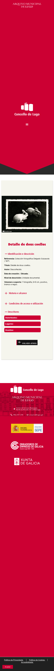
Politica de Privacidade (13, 660)
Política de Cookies (37, 660)
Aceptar (7, 667)
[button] (27, 124)
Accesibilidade (27, 662)
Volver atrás (29, 343)
